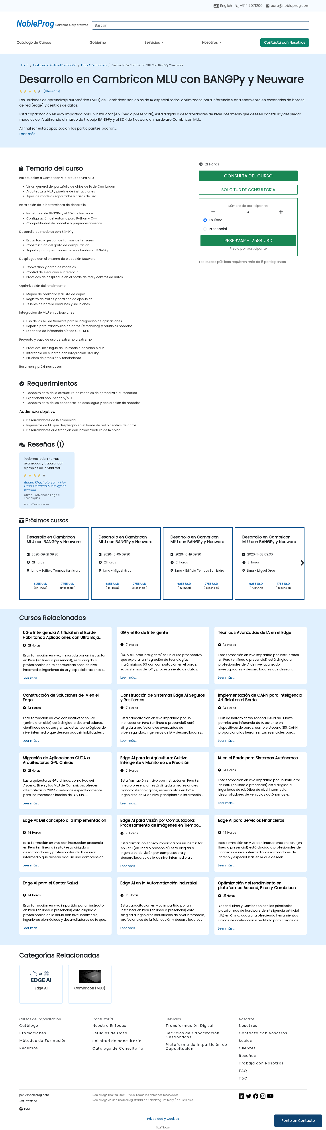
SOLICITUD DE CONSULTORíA (248, 189)
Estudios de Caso (110, 1033)
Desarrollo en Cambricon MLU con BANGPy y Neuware (147, 65)
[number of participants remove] (214, 212)
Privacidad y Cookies (163, 1118)
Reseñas (247, 1055)
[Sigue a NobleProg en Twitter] (248, 1096)
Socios (245, 1040)
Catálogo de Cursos (34, 42)
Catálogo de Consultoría (117, 1048)
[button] (301, 563)
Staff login (163, 1127)
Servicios (153, 42)
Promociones (32, 1033)
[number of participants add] (282, 212)
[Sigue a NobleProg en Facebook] (255, 1096)
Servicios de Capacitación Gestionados (193, 1035)
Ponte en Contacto (298, 1120)
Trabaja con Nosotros (261, 1063)
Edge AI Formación (94, 65)
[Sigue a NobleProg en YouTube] (270, 1096)
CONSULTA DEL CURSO (248, 176)
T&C (243, 1078)
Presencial (218, 228)
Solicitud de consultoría (116, 1041)
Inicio (24, 65)
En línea (215, 220)
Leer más (27, 133)
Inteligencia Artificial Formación (54, 65)
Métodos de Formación (43, 1040)
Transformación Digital (189, 1025)
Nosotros (210, 42)
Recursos (28, 1048)
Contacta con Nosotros (284, 42)
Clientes (247, 1048)
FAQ (243, 1070)
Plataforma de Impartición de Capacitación (196, 1046)
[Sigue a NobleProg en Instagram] (262, 1096)
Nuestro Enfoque (109, 1025)
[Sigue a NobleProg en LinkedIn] (241, 1096)
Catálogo (28, 1025)
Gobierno (98, 42)
